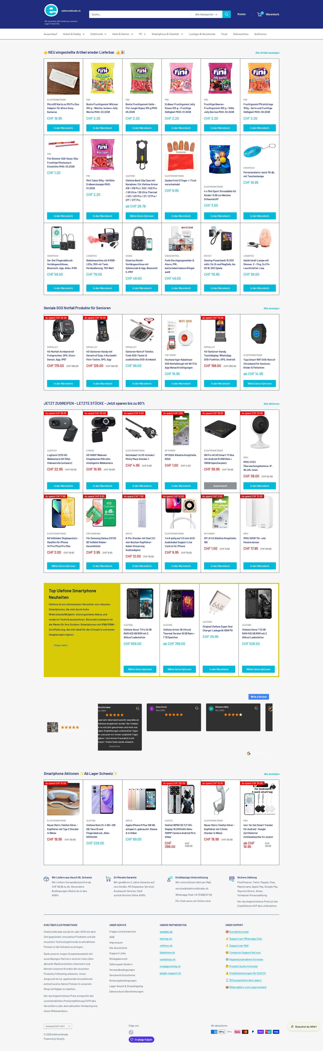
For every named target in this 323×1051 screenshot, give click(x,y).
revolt (208, 255)
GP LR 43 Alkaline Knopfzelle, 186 (220, 540)
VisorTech (249, 167)
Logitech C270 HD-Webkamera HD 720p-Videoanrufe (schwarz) (59, 458)
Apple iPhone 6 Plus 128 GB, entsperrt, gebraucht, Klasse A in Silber (141, 829)
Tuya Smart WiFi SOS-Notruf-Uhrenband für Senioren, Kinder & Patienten (259, 363)
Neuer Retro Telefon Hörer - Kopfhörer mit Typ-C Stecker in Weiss (63, 829)
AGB (111, 936)
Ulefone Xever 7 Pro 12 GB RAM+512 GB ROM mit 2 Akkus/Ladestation (138, 633)
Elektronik (97, 34)
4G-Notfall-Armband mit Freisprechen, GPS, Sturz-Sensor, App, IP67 (61, 355)
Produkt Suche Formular (243, 966)
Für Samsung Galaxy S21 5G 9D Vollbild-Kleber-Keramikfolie (101, 542)
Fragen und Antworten (122, 931)
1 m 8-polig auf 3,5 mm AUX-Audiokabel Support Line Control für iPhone (180, 542)
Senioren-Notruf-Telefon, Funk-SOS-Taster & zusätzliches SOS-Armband (141, 355)
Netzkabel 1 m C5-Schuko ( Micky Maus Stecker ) (140, 456)
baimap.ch (166, 938)
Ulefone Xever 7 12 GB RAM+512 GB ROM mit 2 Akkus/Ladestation (254, 633)
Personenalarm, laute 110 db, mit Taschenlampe (259, 174)
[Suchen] (226, 14)
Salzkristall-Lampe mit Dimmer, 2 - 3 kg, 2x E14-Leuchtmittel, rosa (256, 264)
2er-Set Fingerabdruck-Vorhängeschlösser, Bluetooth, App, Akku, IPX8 (62, 264)
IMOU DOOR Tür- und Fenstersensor (254, 540)
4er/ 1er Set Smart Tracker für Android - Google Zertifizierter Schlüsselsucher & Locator (258, 831)
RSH (245, 820)
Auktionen (260, 34)
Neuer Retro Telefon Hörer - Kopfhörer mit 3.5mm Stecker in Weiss (219, 829)
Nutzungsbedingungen (123, 980)
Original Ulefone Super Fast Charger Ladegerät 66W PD (218, 628)
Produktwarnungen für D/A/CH (247, 973)
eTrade (90, 450)
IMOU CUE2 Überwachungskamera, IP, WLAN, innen (257, 465)
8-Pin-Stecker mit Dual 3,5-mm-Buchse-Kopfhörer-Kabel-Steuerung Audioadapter (141, 544)
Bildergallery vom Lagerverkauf (247, 987)
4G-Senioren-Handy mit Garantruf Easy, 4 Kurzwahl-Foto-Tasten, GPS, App (101, 355)
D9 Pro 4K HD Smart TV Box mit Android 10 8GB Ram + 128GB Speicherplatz (219, 458)
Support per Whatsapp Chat (245, 938)
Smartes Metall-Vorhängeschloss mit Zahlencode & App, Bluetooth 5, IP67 (142, 266)
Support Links (117, 953)
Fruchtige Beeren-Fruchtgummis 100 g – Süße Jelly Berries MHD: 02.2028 (219, 108)
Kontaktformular (239, 931)
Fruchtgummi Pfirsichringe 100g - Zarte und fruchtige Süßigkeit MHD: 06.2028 (258, 108)
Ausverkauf (50, 34)
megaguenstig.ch (170, 966)
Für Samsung (93, 533)
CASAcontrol (172, 255)
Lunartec (91, 255)
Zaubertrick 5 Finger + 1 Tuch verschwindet (180, 182)
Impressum (116, 942)
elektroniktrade (56, 99)
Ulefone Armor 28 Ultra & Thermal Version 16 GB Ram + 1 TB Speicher (178, 633)
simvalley (52, 347)
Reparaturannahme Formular (246, 959)
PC (140, 34)
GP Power (170, 450)
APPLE (129, 533)
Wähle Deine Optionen (142, 215)
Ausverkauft (220, 485)
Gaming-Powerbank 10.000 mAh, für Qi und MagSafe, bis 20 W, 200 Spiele (219, 264)
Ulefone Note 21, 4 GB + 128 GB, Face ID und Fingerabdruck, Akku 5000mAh (100, 831)
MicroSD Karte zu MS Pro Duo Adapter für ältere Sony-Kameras (63, 108)
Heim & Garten (120, 34)
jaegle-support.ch (170, 973)
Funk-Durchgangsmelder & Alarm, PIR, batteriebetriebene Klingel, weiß (180, 266)
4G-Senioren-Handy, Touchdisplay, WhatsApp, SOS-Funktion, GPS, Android (219, 355)
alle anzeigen (272, 773)
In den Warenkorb (63, 127)
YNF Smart (170, 355)
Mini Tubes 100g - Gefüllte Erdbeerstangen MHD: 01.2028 (100, 184)
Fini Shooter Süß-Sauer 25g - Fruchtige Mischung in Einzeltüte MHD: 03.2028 (63, 162)
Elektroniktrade (252, 355)
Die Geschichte (118, 947)
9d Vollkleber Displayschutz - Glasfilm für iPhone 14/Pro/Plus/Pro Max (63, 542)
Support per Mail (238, 945)
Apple (129, 820)
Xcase (129, 255)
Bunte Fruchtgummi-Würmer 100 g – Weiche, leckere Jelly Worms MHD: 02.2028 (102, 108)
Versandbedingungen (122, 969)
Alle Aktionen (272, 403)
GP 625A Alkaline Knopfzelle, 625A (181, 456)
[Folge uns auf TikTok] (131, 1032)
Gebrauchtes (240, 34)
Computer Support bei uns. (245, 952)
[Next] (279, 352)
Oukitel (169, 820)
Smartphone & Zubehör (165, 34)
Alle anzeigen (272, 308)
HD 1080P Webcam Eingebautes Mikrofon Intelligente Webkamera (99, 458)
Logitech (52, 450)
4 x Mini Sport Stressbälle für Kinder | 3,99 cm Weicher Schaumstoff (220, 195)
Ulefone (130, 175)
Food (224, 34)
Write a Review (259, 696)
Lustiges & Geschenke (202, 34)
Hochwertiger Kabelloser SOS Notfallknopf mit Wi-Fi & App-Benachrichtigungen (181, 363)
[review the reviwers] (110, 709)
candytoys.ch (167, 959)
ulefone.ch (166, 945)
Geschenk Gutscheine (122, 975)
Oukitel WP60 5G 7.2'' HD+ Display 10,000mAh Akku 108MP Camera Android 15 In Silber (180, 831)
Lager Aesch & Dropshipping (126, 986)
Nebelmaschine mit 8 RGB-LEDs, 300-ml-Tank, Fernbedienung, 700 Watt (100, 264)
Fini (88, 99)
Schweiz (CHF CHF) (55, 1026)
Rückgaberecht (118, 958)
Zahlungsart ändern (121, 964)
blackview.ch (167, 952)
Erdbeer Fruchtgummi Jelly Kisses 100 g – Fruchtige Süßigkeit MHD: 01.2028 (180, 108)
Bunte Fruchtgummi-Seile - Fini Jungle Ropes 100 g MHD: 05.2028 (142, 108)
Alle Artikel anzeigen (267, 52)
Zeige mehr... (61, 645)
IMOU (245, 457)
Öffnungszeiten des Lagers (245, 980)
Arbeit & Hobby (72, 34)
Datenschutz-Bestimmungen (126, 991)
